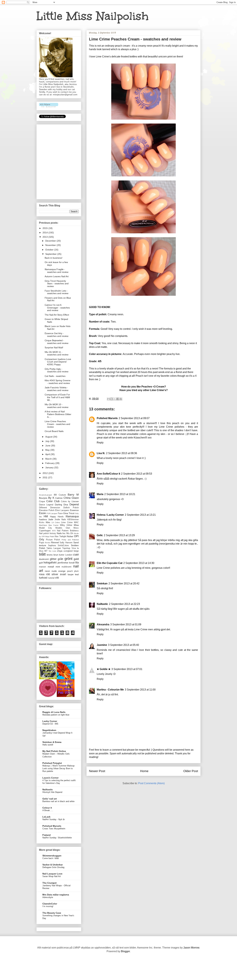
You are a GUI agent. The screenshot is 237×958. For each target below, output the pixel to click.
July (47, 441)
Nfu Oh (69, 533)
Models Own (62, 528)
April (47, 454)
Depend (74, 504)
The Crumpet (49, 883)
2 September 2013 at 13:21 (140, 514)
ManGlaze (43, 525)
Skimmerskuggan (51, 855)
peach (70, 571)
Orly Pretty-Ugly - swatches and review (56, 370)
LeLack (46, 816)
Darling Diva (61, 504)
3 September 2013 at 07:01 (126, 669)
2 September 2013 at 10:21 (119, 494)
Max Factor (54, 525)
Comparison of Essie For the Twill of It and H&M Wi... (57, 397)
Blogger (125, 951)
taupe (71, 574)
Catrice (59, 498)
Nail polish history (47, 533)
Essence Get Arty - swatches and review (56, 334)
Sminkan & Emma (51, 742)
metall (51, 566)
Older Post (190, 771)
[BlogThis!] (111, 399)
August (49, 436)
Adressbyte (47, 897)
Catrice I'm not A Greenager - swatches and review (57, 308)
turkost (43, 577)
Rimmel (55, 542)
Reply (100, 442)
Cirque (42, 501)
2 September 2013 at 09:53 (136, 473)
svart (63, 574)
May (47, 450)
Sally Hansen (66, 542)
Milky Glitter (66, 525)
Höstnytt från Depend (52, 792)
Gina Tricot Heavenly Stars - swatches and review (57, 284)
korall (71, 562)
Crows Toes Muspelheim (53, 828)
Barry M (73, 494)
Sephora (52, 545)
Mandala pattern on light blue (55, 715)
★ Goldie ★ (103, 669)
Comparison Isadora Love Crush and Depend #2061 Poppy (58, 362)
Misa (76, 525)
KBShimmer (73, 519)
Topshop (66, 548)
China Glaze (71, 497)
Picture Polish (53, 540)
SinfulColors (63, 545)
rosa (41, 574)
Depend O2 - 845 (50, 724)
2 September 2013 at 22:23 (124, 604)
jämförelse (63, 562)
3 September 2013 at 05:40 (123, 645)
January (49, 467)
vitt (57, 577)
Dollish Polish (71, 507)
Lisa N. (101, 453)
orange (61, 571)
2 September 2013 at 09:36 (121, 453)
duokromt (44, 559)
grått (60, 559)
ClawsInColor (49, 903)
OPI (76, 536)
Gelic (100, 535)
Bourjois (43, 498)
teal (77, 574)
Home (144, 771)
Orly (41, 539)
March (48, 458)
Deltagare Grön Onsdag (53, 867)
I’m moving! (47, 906)
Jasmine (102, 645)
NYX (54, 531)
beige (76, 551)
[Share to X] (114, 399)
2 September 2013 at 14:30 (138, 563)
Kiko (48, 522)
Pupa (41, 542)
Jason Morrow (191, 947)
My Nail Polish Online (54, 751)
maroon (42, 567)
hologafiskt (50, 562)
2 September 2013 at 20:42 (124, 583)
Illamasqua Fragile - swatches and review (56, 270)
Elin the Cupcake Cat (109, 563)
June (48, 445)
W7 (45, 551)
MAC (76, 522)
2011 (45, 477)
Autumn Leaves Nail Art (57, 276)
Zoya (59, 551)
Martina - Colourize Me (110, 689)
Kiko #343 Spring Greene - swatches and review (57, 381)
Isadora (43, 519)
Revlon (47, 543)
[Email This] (108, 399)
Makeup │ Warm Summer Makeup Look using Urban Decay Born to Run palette (58, 768)
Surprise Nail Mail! (54, 347)
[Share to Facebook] (117, 399)
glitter (53, 559)
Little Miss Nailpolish (92, 16)
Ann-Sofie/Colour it (108, 473)
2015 (45, 228)
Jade (50, 519)
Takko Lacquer (53, 548)
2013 (45, 237)
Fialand (46, 835)
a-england (68, 551)
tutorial (51, 578)
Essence (74, 510)
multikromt (66, 567)
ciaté (76, 554)
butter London (65, 555)
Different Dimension (49, 507)
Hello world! (47, 745)
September (51, 254)
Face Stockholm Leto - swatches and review (56, 292)
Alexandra (103, 624)
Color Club (53, 501)
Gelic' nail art (49, 798)
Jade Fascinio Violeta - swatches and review (56, 389)
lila (77, 562)
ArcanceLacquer (45, 495)
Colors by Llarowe (70, 501)
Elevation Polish (46, 510)
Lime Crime (67, 522)
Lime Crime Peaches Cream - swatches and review (57, 424)
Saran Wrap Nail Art (51, 876)
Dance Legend (46, 505)
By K (51, 497)
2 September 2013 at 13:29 (119, 535)
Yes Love (52, 551)
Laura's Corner (50, 777)
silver (55, 574)
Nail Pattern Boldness (68, 531)
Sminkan (102, 583)
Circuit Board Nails (54, 431)
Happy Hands (57, 517)
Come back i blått (50, 858)
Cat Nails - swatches (55, 376)
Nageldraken (49, 730)
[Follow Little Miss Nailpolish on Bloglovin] (48, 106)
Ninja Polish (49, 536)
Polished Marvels (107, 418)
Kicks (41, 522)
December (51, 240)
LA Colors (56, 522)
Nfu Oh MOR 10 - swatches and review (56, 405)
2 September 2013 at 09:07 (134, 418)
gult (41, 562)
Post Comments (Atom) (151, 783)
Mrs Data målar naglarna (55, 894)
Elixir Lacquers (62, 510)
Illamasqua (72, 516)
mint (58, 566)
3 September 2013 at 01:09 (125, 624)
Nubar (70, 536)
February (50, 463)
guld (76, 559)
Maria (100, 494)
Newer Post (97, 771)
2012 (45, 473)
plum (76, 571)
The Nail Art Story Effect (57, 314)
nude (54, 571)
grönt (68, 559)
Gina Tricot (68, 513)
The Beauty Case (51, 913)
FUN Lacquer (52, 513)
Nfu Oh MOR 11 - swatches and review (56, 353)
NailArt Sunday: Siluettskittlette (57, 837)
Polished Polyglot (52, 763)
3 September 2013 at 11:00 (140, 689)
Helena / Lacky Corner (110, 514)
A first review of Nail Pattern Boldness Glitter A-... (58, 414)
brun (56, 554)
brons (50, 554)
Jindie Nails (60, 519)
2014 (45, 232)
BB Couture (60, 495)
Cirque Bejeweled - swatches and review (56, 341)
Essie (42, 513)
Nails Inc (61, 533)
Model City (45, 528)
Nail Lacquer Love (52, 873)
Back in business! (53, 258)
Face (60, 513)
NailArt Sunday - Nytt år (53, 819)
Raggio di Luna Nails (53, 712)
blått (42, 554)
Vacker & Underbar (52, 864)
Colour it (47, 807)
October (49, 249)
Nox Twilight (60, 536)
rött (48, 574)
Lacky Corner (49, 721)
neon (47, 571)
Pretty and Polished (70, 540)
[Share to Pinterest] (120, 399)
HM (46, 516)
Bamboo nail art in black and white (58, 801)
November (51, 245)
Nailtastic (102, 604)
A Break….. (47, 810)
